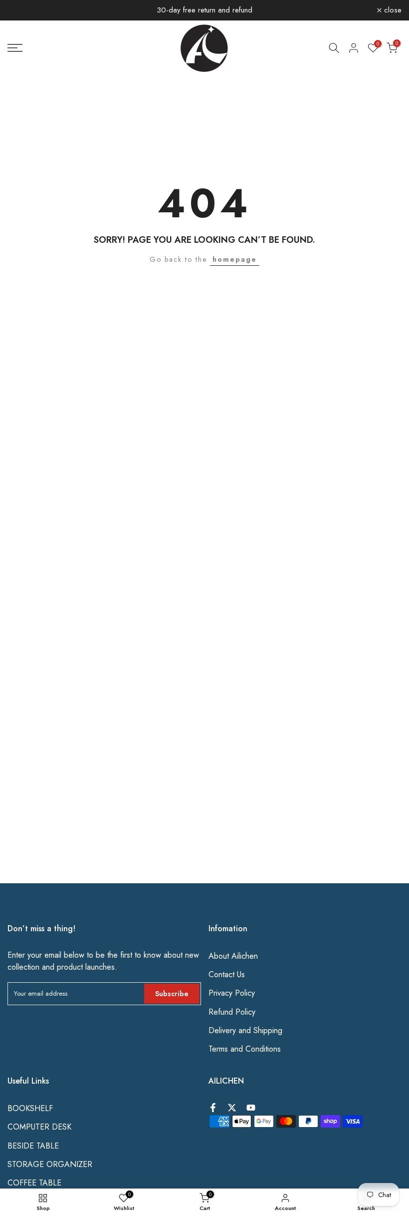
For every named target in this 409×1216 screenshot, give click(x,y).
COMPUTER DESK (39, 1127)
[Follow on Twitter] (231, 1108)
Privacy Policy (231, 993)
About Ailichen (233, 956)
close (22, 10)
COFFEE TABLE (34, 1183)
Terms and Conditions (244, 1049)
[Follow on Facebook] (212, 1108)
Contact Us (226, 974)
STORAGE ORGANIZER (49, 1164)
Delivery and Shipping (245, 1030)
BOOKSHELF (30, 1108)
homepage (234, 259)
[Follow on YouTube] (250, 1108)
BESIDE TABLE (33, 1146)
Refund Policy (231, 1012)
